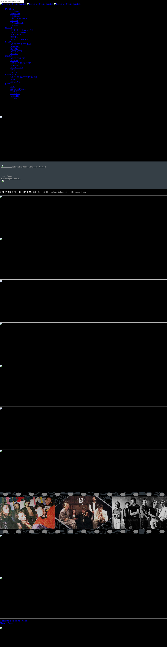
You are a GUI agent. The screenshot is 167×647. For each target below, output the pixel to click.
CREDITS (14, 96)
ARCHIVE (15, 82)
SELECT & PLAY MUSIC (21, 30)
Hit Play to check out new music (13, 621)
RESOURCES (11, 75)
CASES (13, 70)
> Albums (14, 11)
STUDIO (9, 42)
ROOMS (14, 49)
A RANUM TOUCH (19, 39)
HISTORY (15, 46)
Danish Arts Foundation (60, 192)
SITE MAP (15, 93)
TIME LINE (15, 91)
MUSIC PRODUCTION (20, 63)
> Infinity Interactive (18, 18)
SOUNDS (14, 65)
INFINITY (9, 9)
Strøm (83, 192)
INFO (7, 84)
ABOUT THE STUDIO (20, 44)
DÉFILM (14, 37)
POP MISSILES (17, 35)
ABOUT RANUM (18, 89)
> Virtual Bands (16, 23)
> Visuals (14, 20)
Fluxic (2, 623)
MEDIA (8, 56)
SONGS (8, 28)
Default (11, 623)
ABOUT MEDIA (17, 58)
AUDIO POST (16, 68)
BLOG (13, 79)
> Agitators (15, 16)
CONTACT (15, 98)
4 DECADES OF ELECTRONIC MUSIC (18, 192)
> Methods (14, 25)
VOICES (14, 60)
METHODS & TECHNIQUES (23, 77)
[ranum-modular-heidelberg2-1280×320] (83, 157)
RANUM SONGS (18, 32)
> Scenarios (15, 13)
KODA (74, 192)
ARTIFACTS (16, 51)
